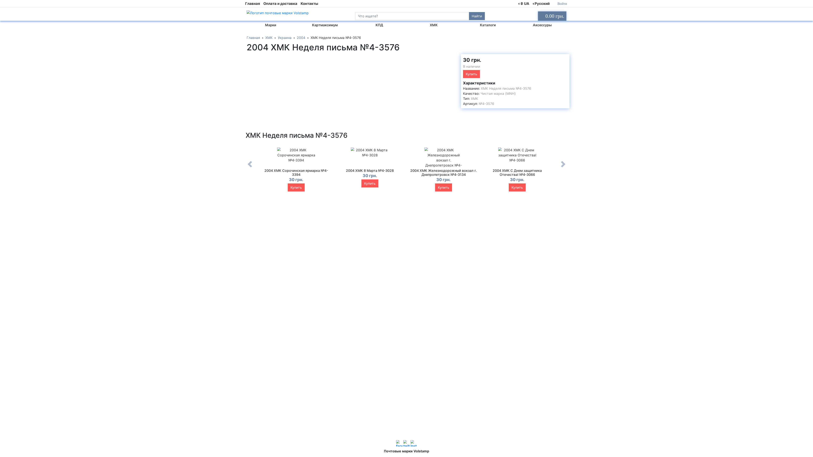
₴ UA (524, 3)
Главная (252, 3)
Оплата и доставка (280, 3)
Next (563, 167)
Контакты (309, 3)
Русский (542, 3)
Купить (471, 74)
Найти (477, 16)
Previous (250, 167)
